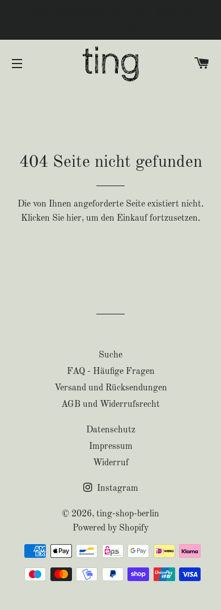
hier (74, 218)
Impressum (111, 446)
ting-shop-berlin (127, 514)
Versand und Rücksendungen (110, 388)
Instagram (116, 488)
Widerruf (111, 463)
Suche (110, 355)
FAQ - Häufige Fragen (111, 371)
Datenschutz (110, 430)
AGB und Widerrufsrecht (110, 404)
